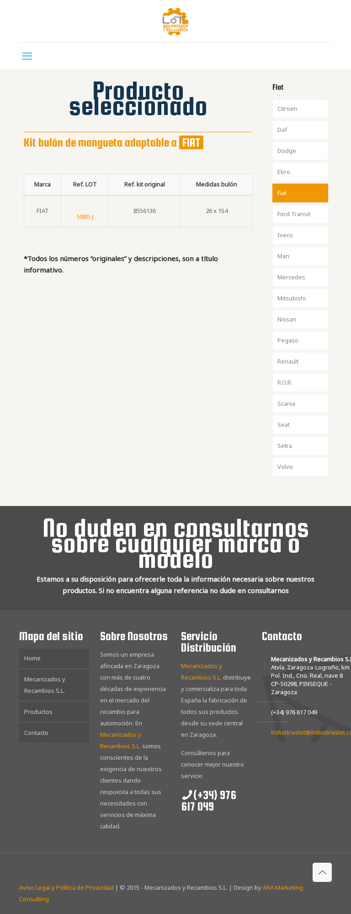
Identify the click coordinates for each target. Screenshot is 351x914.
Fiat (282, 193)
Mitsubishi (291, 298)
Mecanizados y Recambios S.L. (44, 685)
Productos (38, 711)
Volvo (285, 466)
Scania (286, 403)
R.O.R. (284, 382)
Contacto (36, 733)
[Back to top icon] (322, 872)
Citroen (287, 108)
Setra (284, 445)
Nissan (286, 319)
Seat (283, 424)
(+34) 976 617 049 (294, 712)
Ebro (283, 172)
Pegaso (287, 340)
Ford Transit (293, 214)
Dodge (286, 151)
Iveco (285, 235)
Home (32, 658)
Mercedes (291, 277)
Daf (282, 129)
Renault (287, 361)
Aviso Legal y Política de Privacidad (66, 887)
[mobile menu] (27, 55)
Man (283, 256)
